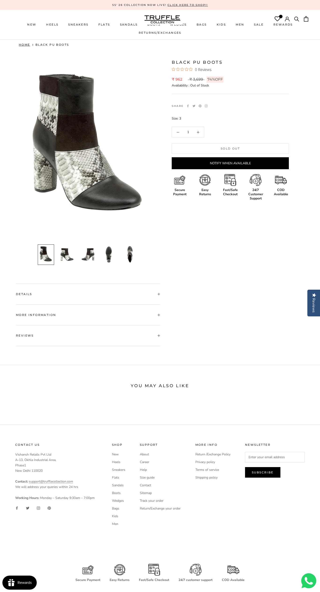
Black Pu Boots (52, 44)
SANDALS (129, 24)
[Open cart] (306, 19)
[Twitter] (194, 106)
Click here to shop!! (187, 5)
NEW (31, 24)
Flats (104, 24)
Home (24, 44)
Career (144, 462)
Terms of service (207, 470)
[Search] (296, 19)
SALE (259, 24)
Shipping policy (206, 477)
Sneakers (118, 470)
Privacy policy (205, 462)
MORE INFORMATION (36, 315)
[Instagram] (38, 508)
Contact (145, 485)
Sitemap (146, 493)
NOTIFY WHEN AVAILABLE (230, 163)
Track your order (152, 500)
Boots (116, 493)
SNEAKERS (78, 24)
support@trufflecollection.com (51, 481)
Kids (115, 516)
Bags (115, 508)
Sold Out (230, 148)
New (115, 454)
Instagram (206, 106)
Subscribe (263, 472)
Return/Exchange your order (160, 508)
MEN (240, 24)
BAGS (202, 24)
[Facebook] (187, 106)
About (144, 454)
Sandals (118, 485)
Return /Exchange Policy (213, 454)
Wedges (118, 500)
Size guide (147, 477)
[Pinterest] (200, 106)
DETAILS (24, 294)
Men (115, 524)
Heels (52, 24)
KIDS (221, 24)
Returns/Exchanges (160, 32)
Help (143, 470)
